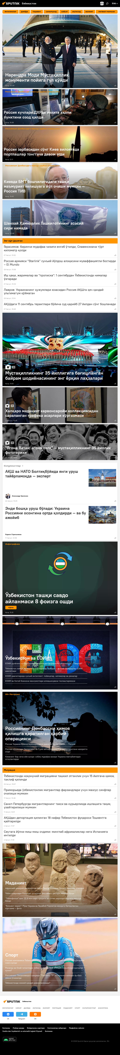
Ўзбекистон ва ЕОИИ (60, 652)
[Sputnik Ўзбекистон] (11, 5)
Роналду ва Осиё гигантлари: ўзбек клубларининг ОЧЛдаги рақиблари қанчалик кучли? (44, 969)
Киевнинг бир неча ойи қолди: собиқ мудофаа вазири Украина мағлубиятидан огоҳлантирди (43, 757)
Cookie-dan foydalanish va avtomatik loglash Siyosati (22, 1031)
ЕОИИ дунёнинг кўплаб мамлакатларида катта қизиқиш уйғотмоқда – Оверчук (43, 663)
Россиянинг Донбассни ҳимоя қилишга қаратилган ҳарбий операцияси (37, 733)
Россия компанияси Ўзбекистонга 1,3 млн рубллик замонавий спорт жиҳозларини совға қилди (44, 961)
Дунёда (27, 1008)
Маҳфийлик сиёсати (76, 1028)
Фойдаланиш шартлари (36, 1028)
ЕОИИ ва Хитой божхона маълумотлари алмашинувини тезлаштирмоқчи (40, 681)
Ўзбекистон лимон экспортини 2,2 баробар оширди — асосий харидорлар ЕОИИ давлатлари (43, 669)
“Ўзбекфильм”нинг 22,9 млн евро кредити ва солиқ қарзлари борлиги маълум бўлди (43, 899)
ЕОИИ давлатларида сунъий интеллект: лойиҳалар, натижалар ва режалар (41, 676)
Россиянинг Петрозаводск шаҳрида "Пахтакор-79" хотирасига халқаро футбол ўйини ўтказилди (43, 976)
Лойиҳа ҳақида (18, 1028)
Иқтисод (36, 1008)
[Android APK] (10, 1039)
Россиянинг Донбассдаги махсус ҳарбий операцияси (32, 92)
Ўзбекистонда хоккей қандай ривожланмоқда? (27, 983)
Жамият (46, 1008)
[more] (115, 85)
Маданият (15, 883)
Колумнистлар (12, 466)
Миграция (56, 1008)
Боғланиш (6, 1028)
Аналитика (103, 1008)
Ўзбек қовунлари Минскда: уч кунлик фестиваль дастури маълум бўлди (39, 893)
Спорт (11, 955)
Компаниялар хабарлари (56, 1028)
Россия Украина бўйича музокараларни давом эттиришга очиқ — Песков (40, 744)
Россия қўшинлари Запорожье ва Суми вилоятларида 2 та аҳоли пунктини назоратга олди (46, 750)
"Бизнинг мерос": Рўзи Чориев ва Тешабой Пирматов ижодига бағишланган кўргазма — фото (41, 907)
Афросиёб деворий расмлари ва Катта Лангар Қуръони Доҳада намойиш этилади (44, 888)
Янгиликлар (7, 1008)
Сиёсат (18, 1008)
